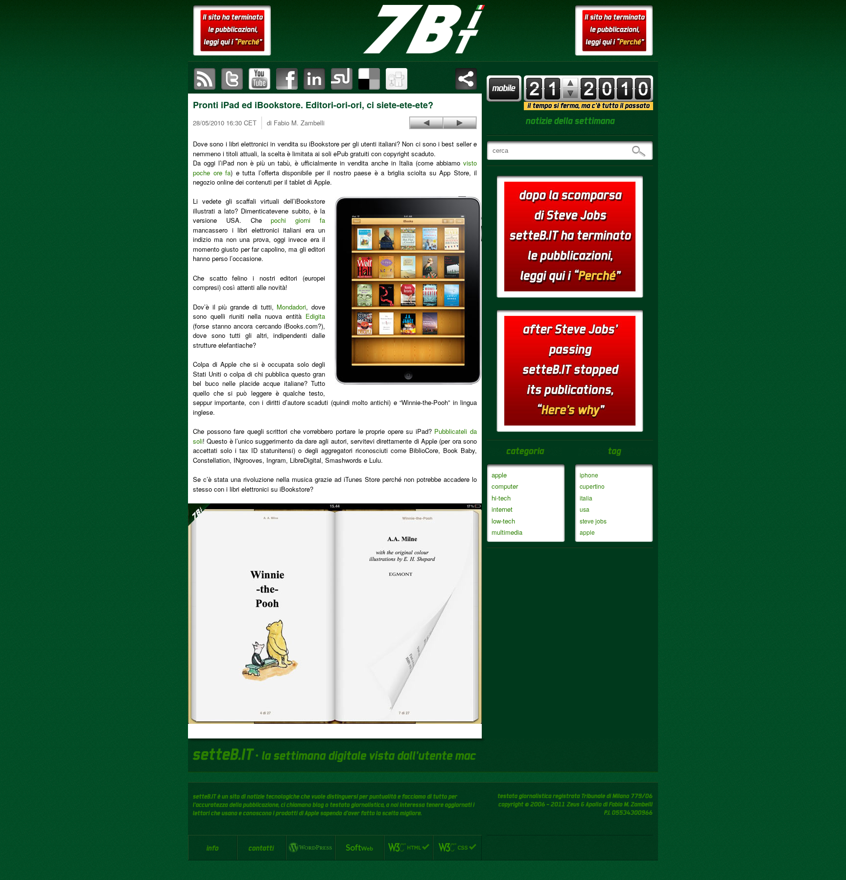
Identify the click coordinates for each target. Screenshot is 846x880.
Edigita (315, 316)
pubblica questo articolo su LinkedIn (314, 79)
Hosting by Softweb (359, 847)
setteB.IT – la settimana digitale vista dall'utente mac (423, 29)
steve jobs (593, 521)
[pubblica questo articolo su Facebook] (287, 79)
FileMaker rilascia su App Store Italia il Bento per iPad (426, 123)
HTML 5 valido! (408, 847)
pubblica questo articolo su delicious (369, 79)
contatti (261, 847)
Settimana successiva (570, 83)
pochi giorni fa (298, 220)
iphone (589, 475)
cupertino (592, 486)
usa (584, 509)
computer (505, 486)
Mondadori (291, 306)
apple (499, 474)
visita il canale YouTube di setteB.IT (259, 79)
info (212, 847)
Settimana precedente (570, 93)
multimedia (507, 532)
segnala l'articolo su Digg (396, 79)
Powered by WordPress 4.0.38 (310, 847)
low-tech (503, 520)
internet (502, 509)
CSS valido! (457, 847)
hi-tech (501, 497)
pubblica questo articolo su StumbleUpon (341, 79)
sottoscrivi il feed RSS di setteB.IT (204, 79)
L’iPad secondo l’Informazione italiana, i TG (460, 123)
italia (586, 498)
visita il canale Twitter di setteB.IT (232, 79)
